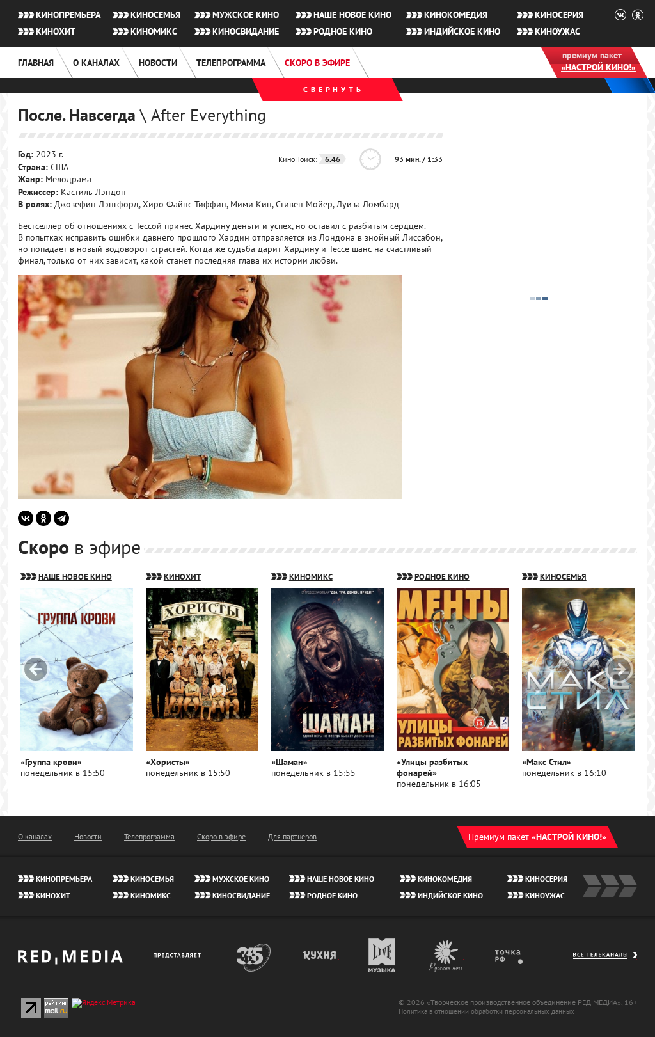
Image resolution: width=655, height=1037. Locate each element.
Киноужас (557, 31)
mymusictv (382, 955)
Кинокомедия (455, 14)
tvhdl (517, 955)
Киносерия (559, 14)
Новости (158, 62)
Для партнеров (292, 836)
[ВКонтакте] (25, 518)
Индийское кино (462, 31)
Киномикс (153, 31)
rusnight (446, 955)
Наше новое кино (352, 14)
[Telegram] (61, 518)
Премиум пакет (537, 836)
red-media (70, 961)
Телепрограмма (230, 62)
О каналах (96, 62)
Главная (36, 62)
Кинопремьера (68, 14)
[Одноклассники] (43, 518)
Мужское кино (245, 14)
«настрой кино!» (598, 67)
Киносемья (155, 14)
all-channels (604, 961)
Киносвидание (245, 31)
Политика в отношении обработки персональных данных (486, 1011)
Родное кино (342, 31)
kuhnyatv (320, 955)
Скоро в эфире (317, 62)
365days (254, 955)
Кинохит (55, 31)
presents (179, 955)
